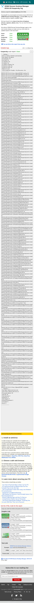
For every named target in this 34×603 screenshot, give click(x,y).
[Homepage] (4, 2)
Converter (25, 2)
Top (8, 584)
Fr (24, 591)
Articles (17, 2)
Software (9, 2)
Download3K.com (18, 589)
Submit (3, 584)
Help (19, 584)
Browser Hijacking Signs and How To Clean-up (14, 497)
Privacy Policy (17, 591)
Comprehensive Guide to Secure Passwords (13, 499)
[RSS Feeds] (21, 596)
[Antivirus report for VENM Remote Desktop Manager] (23, 40)
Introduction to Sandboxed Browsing (11, 492)
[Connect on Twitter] (16, 596)
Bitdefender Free (6, 457)
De (27, 591)
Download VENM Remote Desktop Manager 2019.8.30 (17, 558)
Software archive (27, 584)
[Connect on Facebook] (11, 596)
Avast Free (14, 456)
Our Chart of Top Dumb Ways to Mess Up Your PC (15, 485)
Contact (14, 584)
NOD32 (13, 457)
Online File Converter (17, 587)
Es (29, 591)
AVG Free (20, 456)
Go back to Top (18, 599)
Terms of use (8, 591)
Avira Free (27, 456)
